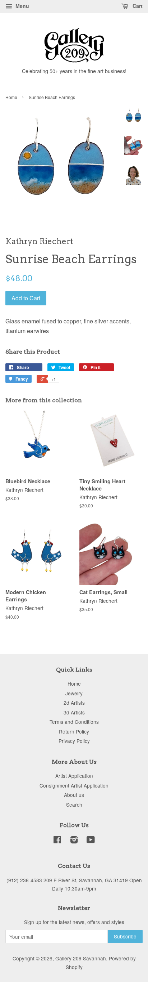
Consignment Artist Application (74, 785)
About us (74, 794)
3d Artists (74, 712)
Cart (137, 5)
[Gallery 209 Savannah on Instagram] (74, 840)
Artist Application (74, 775)
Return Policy (74, 731)
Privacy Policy (74, 740)
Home (11, 97)
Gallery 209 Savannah (80, 958)
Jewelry (74, 693)
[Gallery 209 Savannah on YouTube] (91, 840)
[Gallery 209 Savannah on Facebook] (57, 840)
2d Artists (74, 702)
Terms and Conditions (74, 721)
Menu (21, 5)
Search (74, 804)
